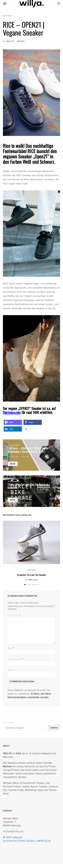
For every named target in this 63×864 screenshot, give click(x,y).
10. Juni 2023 (13, 457)
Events (16, 481)
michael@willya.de (13, 831)
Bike (9, 481)
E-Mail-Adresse (16, 658)
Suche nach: (9, 722)
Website (11, 670)
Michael (21, 41)
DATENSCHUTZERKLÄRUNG (19, 840)
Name (11, 648)
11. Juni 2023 (8, 41)
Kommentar (13, 615)
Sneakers (7, 16)
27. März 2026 (31, 580)
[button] (13, 422)
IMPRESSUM (44, 840)
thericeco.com (12, 412)
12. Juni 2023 (13, 493)
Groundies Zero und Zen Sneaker (31, 575)
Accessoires (13, 445)
